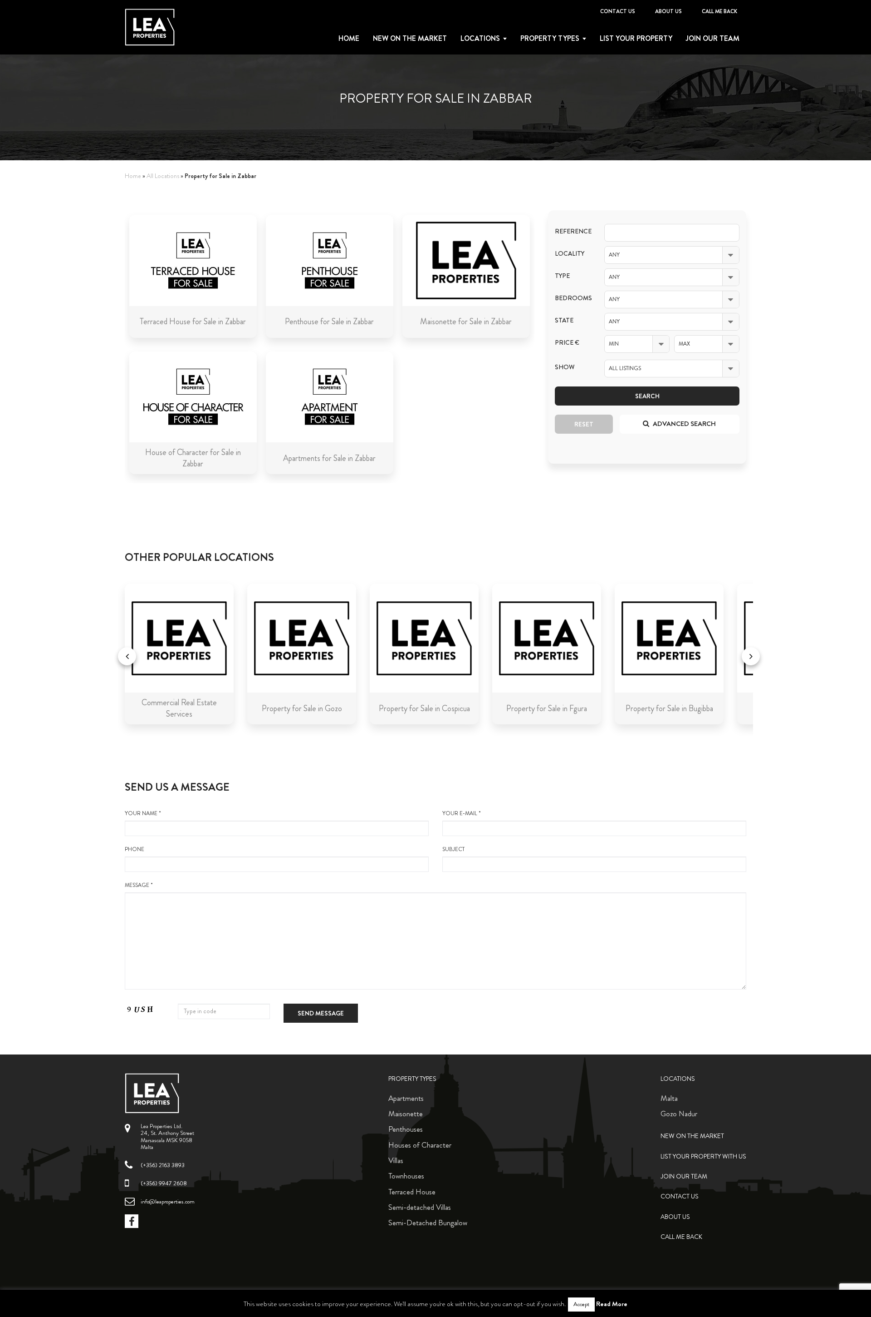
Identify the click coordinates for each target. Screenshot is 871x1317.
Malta (669, 1098)
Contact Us (617, 11)
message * (139, 885)
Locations (480, 38)
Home (348, 38)
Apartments (406, 1098)
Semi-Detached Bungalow (427, 1222)
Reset (583, 424)
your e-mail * (461, 813)
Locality (569, 253)
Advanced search (683, 424)
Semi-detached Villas (419, 1207)
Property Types (412, 1078)
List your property (636, 38)
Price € (567, 342)
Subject (453, 849)
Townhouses (406, 1175)
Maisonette (405, 1113)
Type (562, 275)
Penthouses (405, 1129)
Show (565, 367)
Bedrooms (573, 298)
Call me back (719, 11)
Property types (549, 38)
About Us (668, 11)
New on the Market (410, 38)
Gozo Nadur (679, 1113)
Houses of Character (419, 1144)
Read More (611, 1304)
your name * (143, 813)
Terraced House (412, 1191)
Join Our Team (712, 38)
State (564, 320)
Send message (321, 1013)
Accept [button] (581, 1304)
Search (647, 396)
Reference (573, 231)
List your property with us (703, 1156)
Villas (395, 1160)
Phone (134, 849)
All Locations (163, 176)
